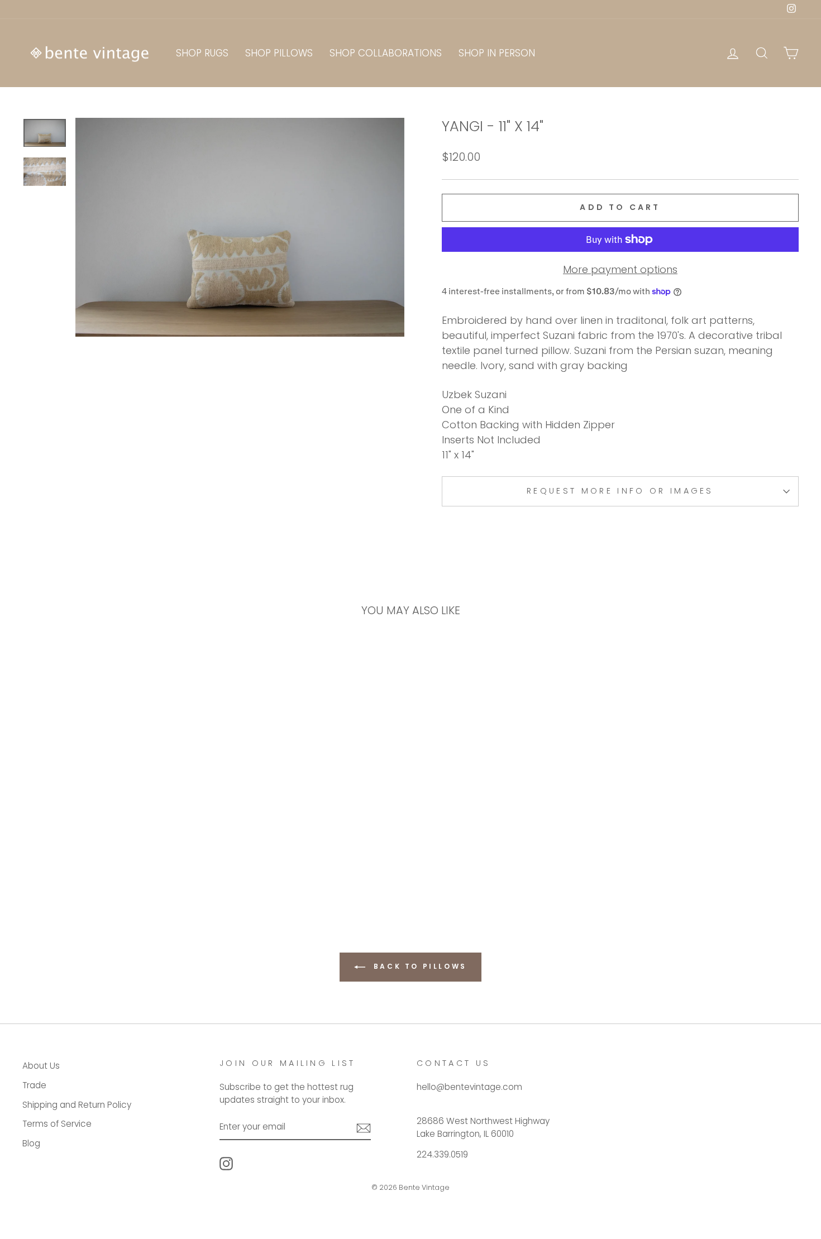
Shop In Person (497, 53)
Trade (34, 1085)
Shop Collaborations (386, 53)
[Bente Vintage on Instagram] (226, 1163)
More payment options (620, 269)
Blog (31, 1143)
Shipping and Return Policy (76, 1105)
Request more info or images (620, 490)
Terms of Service (57, 1124)
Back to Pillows (418, 966)
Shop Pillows (279, 53)
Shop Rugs (202, 53)
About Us (41, 1065)
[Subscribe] (363, 1127)
